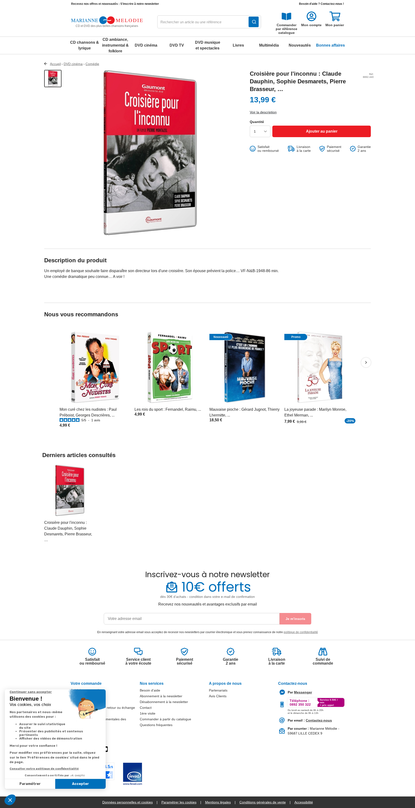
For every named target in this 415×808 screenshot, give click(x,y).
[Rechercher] (254, 22)
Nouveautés (300, 45)
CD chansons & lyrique (84, 45)
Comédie (92, 64)
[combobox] (209, 22)
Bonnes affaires (330, 45)
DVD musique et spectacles (207, 45)
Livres (238, 45)
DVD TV (177, 45)
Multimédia (269, 45)
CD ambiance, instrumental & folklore (115, 45)
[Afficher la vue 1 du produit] (52, 78)
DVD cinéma (146, 45)
